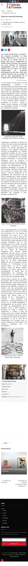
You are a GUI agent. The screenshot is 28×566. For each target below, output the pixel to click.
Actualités (5, 523)
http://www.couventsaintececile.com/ (15, 396)
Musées (4, 513)
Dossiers (5, 520)
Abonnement (22, 554)
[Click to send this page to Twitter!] (5, 50)
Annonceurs (4, 554)
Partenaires (10, 554)
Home (3, 11)
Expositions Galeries (9, 13)
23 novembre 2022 (7, 19)
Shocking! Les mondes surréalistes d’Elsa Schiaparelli (21, 483)
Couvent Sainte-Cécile (7, 26)
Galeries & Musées (14, 553)
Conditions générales (14, 556)
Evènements (5, 518)
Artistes (4, 515)
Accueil (2, 508)
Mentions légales (22, 553)
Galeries (9, 11)
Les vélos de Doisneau (6, 481)
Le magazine (16, 554)
